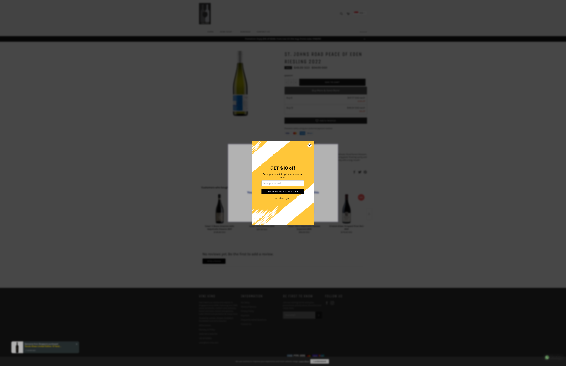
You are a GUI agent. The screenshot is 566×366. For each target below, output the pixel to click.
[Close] (309, 145)
